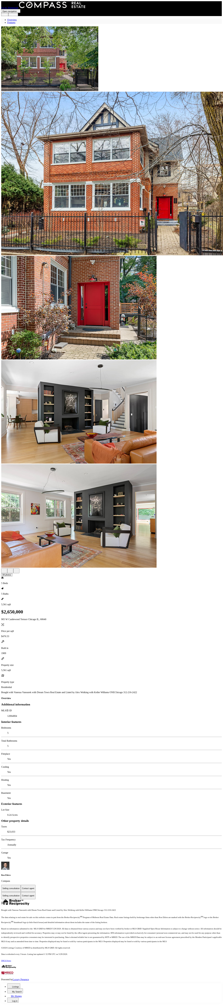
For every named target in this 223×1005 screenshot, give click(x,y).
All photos (6, 575)
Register (13, 14)
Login (4, 14)
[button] (111, 59)
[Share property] (16, 570)
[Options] (4, 570)
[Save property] (10, 570)
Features (11, 22)
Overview (12, 19)
